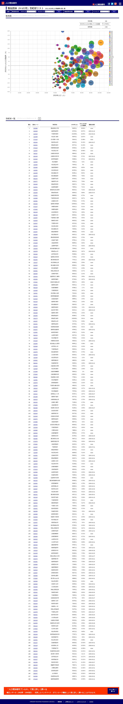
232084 (35, 450)
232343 (35, 190)
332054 (35, 631)
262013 (35, 399)
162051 (35, 640)
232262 (35, 237)
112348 (35, 136)
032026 (35, 656)
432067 (35, 489)
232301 (35, 145)
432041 (35, 508)
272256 (35, 405)
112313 (35, 338)
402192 (35, 204)
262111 (35, 153)
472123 (35, 148)
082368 (35, 408)
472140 (35, 341)
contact (91, 701)
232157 (35, 321)
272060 (35, 366)
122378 (35, 612)
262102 (35, 402)
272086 (35, 422)
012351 (35, 455)
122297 (35, 218)
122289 (35, 198)
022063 (35, 517)
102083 (35, 564)
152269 (35, 525)
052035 (35, 637)
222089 (35, 514)
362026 (35, 545)
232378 (35, 251)
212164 (35, 159)
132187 (35, 304)
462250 (35, 259)
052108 (35, 634)
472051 (35, 195)
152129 (35, 645)
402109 (35, 601)
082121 (35, 651)
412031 (35, 187)
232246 (35, 315)
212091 (35, 332)
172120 (35, 139)
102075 (35, 382)
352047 (35, 673)
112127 (35, 262)
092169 (35, 310)
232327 (35, 458)
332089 (35, 234)
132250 (35, 176)
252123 (35, 567)
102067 (35, 573)
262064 (35, 433)
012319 (35, 299)
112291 (35, 170)
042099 (35, 327)
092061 (35, 615)
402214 (35, 257)
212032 (35, 486)
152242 (35, 670)
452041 (35, 592)
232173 (35, 318)
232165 (35, 184)
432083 (35, 575)
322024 (35, 570)
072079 (35, 441)
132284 (35, 343)
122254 (35, 500)
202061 (35, 360)
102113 (35, 550)
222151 (35, 296)
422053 (35, 220)
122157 (35, 447)
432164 (35, 142)
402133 (35, 301)
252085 (35, 167)
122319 (35, 134)
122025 (35, 648)
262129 (35, 620)
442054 (35, 617)
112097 (35, 391)
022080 (35, 606)
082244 (35, 178)
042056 (35, 676)
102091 (35, 483)
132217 (35, 268)
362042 (35, 503)
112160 (35, 357)
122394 (35, 385)
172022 (35, 628)
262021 (35, 533)
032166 (35, 254)
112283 (35, 164)
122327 (35, 223)
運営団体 (60, 701)
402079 (35, 559)
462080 (35, 438)
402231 (35, 285)
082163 (35, 475)
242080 (35, 430)
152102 (35, 654)
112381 (35, 380)
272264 (35, 374)
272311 (35, 282)
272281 (35, 444)
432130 (35, 497)
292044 (35, 410)
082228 (35, 287)
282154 (35, 461)
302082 (35, 556)
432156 (35, 662)
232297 (35, 232)
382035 (35, 665)
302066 (35, 589)
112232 (35, 162)
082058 (35, 511)
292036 (35, 424)
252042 (35, 276)
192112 (35, 388)
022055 (35, 623)
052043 (35, 603)
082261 (35, 363)
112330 (35, 452)
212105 (35, 553)
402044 (35, 413)
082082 (35, 377)
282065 (35, 273)
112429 (35, 368)
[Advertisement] (41, 24)
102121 (35, 394)
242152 (35, 668)
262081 (35, 201)
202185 (35, 396)
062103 (35, 335)
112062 (35, 492)
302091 (35, 271)
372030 (35, 519)
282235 (35, 531)
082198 (35, 215)
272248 (35, 243)
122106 (35, 427)
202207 (35, 329)
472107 (35, 206)
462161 (35, 494)
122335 (35, 290)
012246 (35, 240)
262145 (35, 156)
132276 (35, 352)
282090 (35, 536)
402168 (35, 313)
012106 (35, 598)
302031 (35, 528)
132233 (35, 248)
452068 (35, 436)
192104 (35, 245)
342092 (35, 584)
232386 (35, 128)
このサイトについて (81, 701)
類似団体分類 (41, 11)
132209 (35, 265)
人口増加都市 (11, 3)
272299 (35, 371)
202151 (35, 324)
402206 (35, 279)
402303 (35, 307)
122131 (35, 349)
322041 (35, 547)
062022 (35, 539)
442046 (35, 587)
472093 (35, 209)
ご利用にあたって (69, 701)
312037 (35, 522)
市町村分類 (24, 11)
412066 (35, 472)
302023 (35, 609)
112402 (35, 464)
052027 (35, 659)
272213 (35, 469)
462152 (35, 480)
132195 (35, 173)
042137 (35, 642)
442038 (35, 355)
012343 (35, 416)
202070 (35, 419)
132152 (35, 229)
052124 (35, 626)
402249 (35, 131)
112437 (35, 150)
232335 (35, 192)
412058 (35, 478)
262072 (35, 466)
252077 (35, 181)
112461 (35, 226)
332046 (35, 581)
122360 (35, 595)
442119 (35, 542)
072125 (35, 679)
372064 (35, 578)
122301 (35, 505)
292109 (35, 212)
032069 (35, 346)
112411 (35, 293)
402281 (35, 561)
